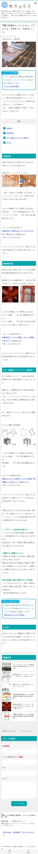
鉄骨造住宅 (10, 133)
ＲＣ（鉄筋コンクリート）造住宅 (17, 138)
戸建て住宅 (17, 39)
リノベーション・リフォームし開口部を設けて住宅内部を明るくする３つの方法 (23, 666)
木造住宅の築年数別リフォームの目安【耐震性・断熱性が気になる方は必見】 (23, 696)
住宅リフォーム (7, 39)
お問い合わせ (7, 832)
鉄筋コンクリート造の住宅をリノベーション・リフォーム (23, 685)
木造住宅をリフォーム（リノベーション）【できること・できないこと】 (23, 675)
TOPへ (28, 852)
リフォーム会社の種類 (11, 86)
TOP (18, 816)
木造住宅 (9, 128)
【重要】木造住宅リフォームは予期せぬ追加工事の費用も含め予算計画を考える (23, 716)
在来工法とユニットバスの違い (14, 615)
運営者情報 (16, 832)
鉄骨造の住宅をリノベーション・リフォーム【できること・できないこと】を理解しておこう (23, 706)
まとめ (8, 142)
